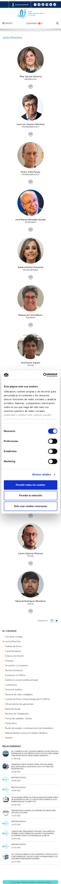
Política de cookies (29, 882)
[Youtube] (42, 4)
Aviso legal (16, 882)
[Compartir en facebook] (52, 621)
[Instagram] (46, 4)
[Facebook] (35, 4)
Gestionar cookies (44, 882)
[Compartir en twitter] (57, 621)
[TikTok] (54, 4)
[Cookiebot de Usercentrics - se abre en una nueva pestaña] (43, 375)
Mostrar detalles (41, 474)
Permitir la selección (30, 495)
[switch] (52, 441)
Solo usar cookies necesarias (30, 506)
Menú (8, 23)
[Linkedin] (50, 4)
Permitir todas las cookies (30, 484)
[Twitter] (39, 4)
